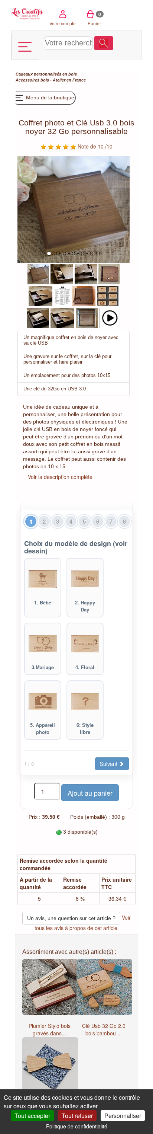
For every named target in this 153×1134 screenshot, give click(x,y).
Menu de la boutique (49, 97)
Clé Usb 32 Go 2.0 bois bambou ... (104, 1029)
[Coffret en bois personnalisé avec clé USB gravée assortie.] (109, 273)
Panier (94, 18)
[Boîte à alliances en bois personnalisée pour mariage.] (38, 273)
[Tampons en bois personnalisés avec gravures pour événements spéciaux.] (107, 295)
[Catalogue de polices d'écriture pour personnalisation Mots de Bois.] (62, 295)
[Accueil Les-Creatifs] (27, 13)
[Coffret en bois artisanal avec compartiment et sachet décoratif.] (62, 273)
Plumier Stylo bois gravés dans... (50, 1029)
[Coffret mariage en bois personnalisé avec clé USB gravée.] (84, 295)
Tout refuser (77, 1115)
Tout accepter (32, 1115)
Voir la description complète (60, 476)
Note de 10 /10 (94, 146)
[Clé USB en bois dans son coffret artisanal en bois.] (38, 317)
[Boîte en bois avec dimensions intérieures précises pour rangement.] (87, 317)
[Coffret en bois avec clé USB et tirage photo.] (40, 295)
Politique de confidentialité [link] (76, 1126)
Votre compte (62, 23)
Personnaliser (122, 1115)
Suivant (109, 763)
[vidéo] (110, 317)
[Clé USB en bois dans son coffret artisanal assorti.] (86, 273)
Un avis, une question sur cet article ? (71, 918)
